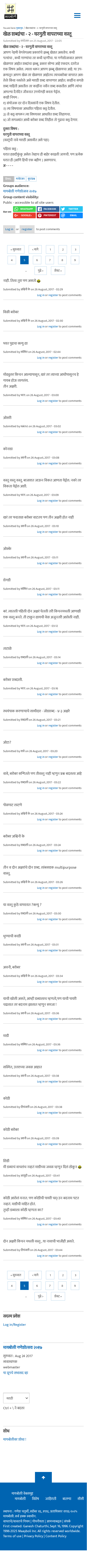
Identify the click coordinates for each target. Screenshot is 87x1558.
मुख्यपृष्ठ (19, 28)
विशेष (35, 1499)
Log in (9, 229)
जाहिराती (50, 1499)
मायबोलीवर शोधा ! (14, 1440)
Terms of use (12, 1536)
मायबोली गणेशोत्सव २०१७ (20, 191)
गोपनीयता (38, 1521)
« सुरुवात (16, 249)
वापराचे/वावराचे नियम (16, 1521)
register (27, 229)
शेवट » (58, 270)
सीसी (81, 1499)
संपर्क (67, 1521)
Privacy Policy (34, 1536)
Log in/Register (14, 1325)
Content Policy (56, 1536)
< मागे (35, 249)
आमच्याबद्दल (54, 1521)
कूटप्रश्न (31, 178)
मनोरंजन (20, 178)
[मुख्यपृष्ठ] (11, 10)
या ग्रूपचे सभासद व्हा (15, 1373)
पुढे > (40, 270)
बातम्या (67, 1499)
